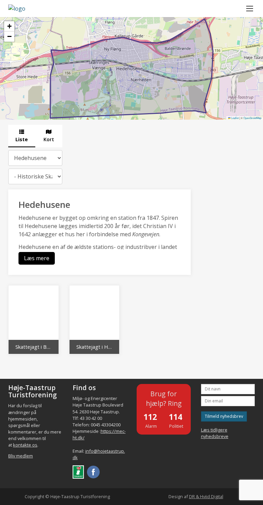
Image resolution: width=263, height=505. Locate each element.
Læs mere (36, 258)
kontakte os (25, 445)
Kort (48, 139)
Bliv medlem (20, 456)
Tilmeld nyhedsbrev (224, 416)
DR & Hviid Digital (206, 496)
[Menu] (250, 8)
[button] (9, 26)
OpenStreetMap (252, 118)
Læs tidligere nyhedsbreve (214, 433)
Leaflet (234, 118)
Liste (21, 139)
